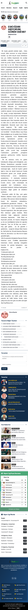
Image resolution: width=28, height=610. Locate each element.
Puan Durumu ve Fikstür (6, 594)
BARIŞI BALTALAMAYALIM (9, 329)
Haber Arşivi (19, 598)
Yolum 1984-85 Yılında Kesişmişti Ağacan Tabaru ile (17, 390)
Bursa (13, 442)
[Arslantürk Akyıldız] (4, 403)
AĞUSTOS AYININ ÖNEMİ (15, 404)
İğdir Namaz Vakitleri (6, 590)
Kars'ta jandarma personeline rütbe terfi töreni (18, 431)
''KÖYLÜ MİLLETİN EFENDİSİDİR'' (16, 411)
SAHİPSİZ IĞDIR (7, 339)
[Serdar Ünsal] (4, 396)
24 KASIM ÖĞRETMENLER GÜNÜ (11, 326)
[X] (13, 578)
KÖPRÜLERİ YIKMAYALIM (9, 334)
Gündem (8, 8)
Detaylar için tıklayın (14, 509)
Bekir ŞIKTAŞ (11, 409)
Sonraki (23, 307)
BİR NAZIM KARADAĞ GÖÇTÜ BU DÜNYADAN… (17, 397)
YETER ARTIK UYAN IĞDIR (9, 342)
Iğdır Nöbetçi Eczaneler (6, 586)
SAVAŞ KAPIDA (12, 418)
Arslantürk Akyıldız (14, 402)
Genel (3, 8)
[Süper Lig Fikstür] (26, 514)
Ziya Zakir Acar (12, 380)
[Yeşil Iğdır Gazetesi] (14, 3)
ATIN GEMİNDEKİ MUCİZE (10, 331)
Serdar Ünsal (12, 394)
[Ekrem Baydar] (3, 27)
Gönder (4, 368)
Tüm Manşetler (19, 594)
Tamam (18, 608)
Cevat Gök (11, 416)
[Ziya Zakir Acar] (4, 382)
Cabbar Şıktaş (12, 387)
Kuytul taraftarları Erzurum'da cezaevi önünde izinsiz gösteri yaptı (19, 439)
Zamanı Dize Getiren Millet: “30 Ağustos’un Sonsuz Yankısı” (16, 383)
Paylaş (4, 45)
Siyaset (15, 8)
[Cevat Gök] (4, 417)
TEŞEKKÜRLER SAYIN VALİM (10, 337)
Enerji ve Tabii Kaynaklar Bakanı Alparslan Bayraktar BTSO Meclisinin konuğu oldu (19, 460)
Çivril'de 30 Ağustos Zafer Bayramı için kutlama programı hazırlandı (19, 453)
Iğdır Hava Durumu (21, 585)
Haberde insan (15, 428)
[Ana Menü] (1, 3)
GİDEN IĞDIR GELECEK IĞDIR (10, 347)
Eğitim (26, 8)
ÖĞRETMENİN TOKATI (9, 323)
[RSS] (15, 578)
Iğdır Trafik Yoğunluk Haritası (20, 590)
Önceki (4, 307)
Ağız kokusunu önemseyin (9, 11)
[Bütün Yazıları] (26, 320)
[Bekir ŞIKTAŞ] (4, 410)
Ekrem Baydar (12, 34)
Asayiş (13, 435)
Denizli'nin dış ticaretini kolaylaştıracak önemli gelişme (18, 467)
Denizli (13, 450)
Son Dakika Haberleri (8, 598)
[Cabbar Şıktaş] (4, 389)
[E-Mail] (9, 37)
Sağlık (21, 8)
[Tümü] (26, 377)
